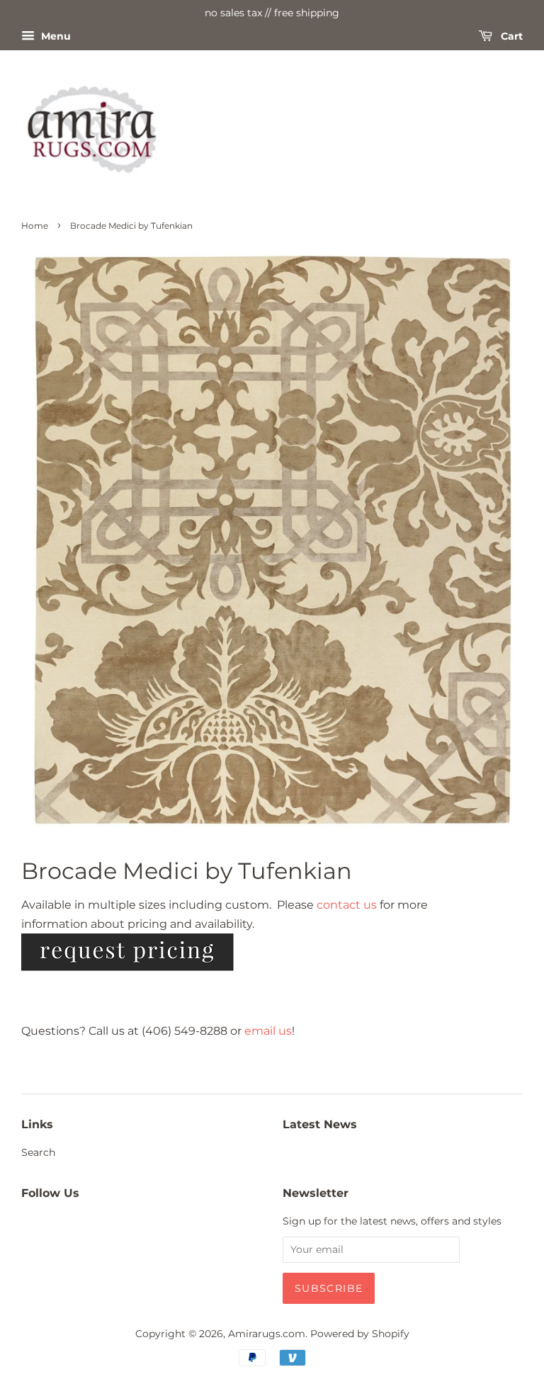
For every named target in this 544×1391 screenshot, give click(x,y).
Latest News (320, 1124)
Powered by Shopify (359, 1333)
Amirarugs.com (266, 1333)
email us (268, 1031)
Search (38, 1152)
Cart (510, 36)
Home (34, 225)
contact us (347, 905)
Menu (54, 36)
